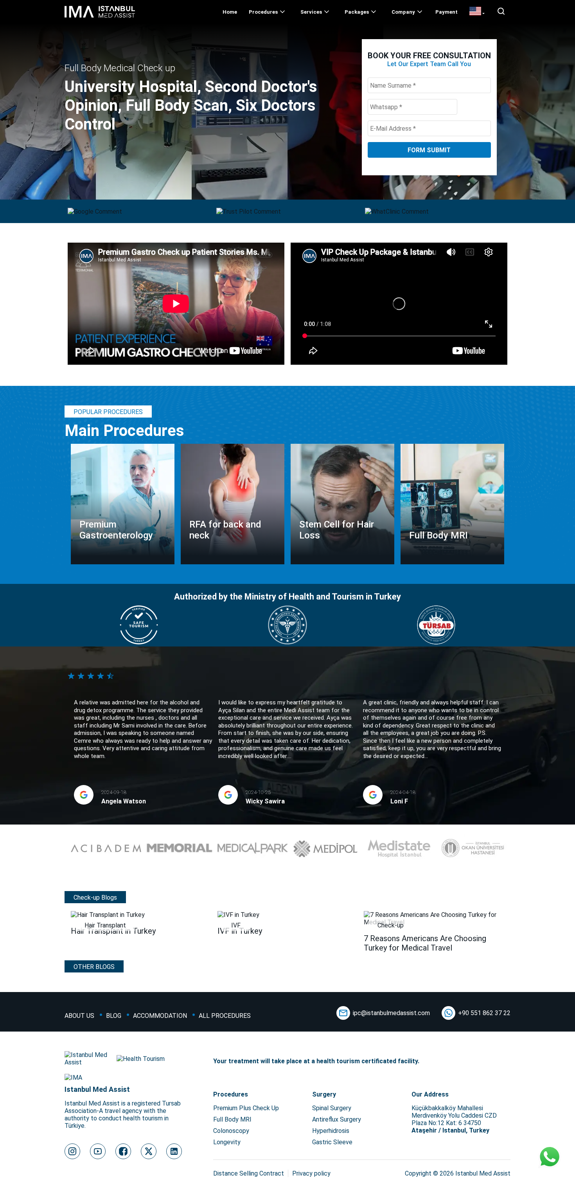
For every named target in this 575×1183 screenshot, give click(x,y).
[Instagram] (72, 1151)
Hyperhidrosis (330, 1130)
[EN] (477, 11)
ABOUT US (79, 1015)
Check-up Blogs (95, 897)
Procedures (263, 12)
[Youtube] (98, 1151)
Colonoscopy (231, 1130)
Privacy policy (311, 1173)
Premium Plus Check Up (246, 1108)
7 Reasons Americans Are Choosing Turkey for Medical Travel (425, 943)
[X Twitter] (148, 1151)
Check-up (390, 925)
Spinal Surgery (331, 1108)
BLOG (113, 1015)
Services (311, 12)
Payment (446, 12)
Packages (357, 12)
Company (403, 12)
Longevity (227, 1142)
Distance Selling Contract (248, 1173)
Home (230, 12)
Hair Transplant (105, 925)
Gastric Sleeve (332, 1142)
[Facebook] (123, 1151)
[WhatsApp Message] (549, 1157)
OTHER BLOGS (94, 967)
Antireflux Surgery (336, 1119)
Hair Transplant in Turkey (113, 931)
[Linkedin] (174, 1151)
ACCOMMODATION (160, 1015)
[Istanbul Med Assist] (100, 17)
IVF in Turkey (239, 931)
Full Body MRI (232, 1119)
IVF (236, 925)
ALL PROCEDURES (225, 1015)
